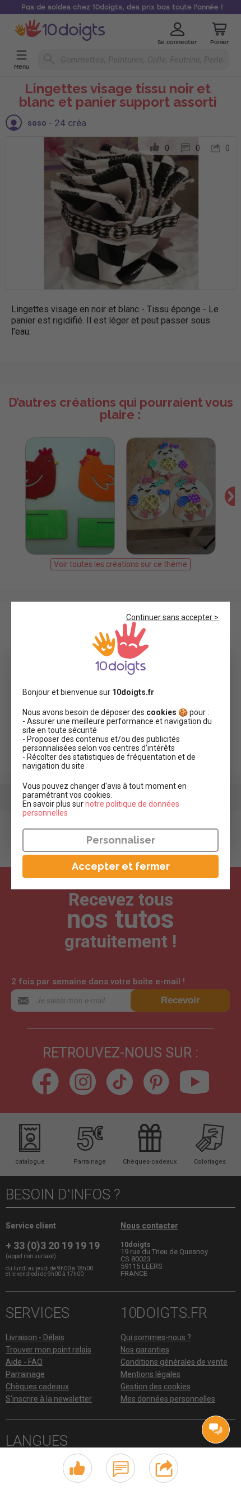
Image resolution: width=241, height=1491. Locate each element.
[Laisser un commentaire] (120, 1466)
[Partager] (164, 1466)
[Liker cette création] (77, 1468)
